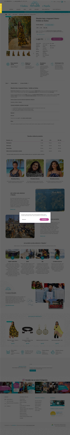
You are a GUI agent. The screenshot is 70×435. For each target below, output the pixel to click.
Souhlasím (44, 219)
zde (46, 215)
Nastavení (24, 219)
